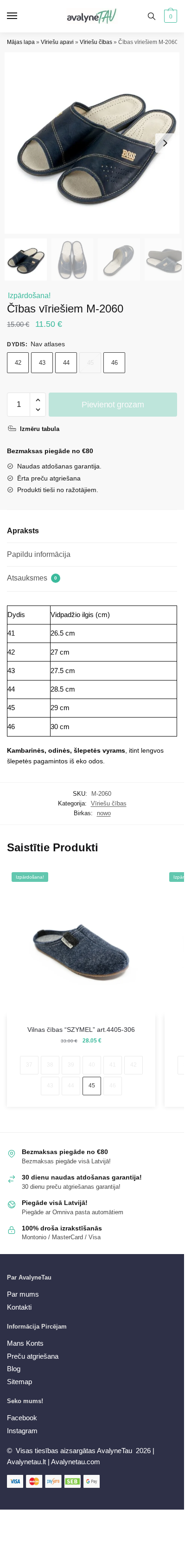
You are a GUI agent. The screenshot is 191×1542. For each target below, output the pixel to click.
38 (50, 1064)
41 (112, 1064)
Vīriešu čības (96, 42)
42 (18, 362)
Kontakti (19, 1307)
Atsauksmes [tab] (32, 578)
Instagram (22, 1431)
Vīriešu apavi (57, 42)
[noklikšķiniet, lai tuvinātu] (95, 143)
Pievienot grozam (113, 404)
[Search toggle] (151, 16)
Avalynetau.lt (27, 1462)
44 (66, 362)
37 (29, 1064)
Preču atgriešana (32, 1356)
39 (71, 1064)
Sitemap (19, 1382)
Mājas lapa (21, 42)
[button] (165, 143)
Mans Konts (25, 1343)
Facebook (22, 1418)
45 (90, 362)
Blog (13, 1369)
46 (114, 362)
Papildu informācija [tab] (38, 554)
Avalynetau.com (75, 1462)
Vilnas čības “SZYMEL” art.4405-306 (81, 1029)
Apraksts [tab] (23, 531)
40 (92, 1064)
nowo (104, 813)
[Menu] (21, 16)
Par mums (23, 1294)
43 (42, 362)
